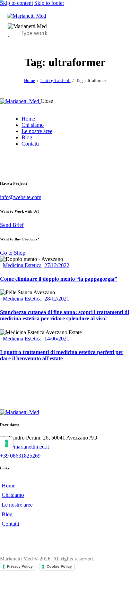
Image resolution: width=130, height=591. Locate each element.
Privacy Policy (20, 566)
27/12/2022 (56, 265)
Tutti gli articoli (56, 80)
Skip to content (16, 3)
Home (29, 80)
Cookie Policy (59, 566)
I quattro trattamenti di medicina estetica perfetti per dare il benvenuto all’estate (61, 355)
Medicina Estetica (22, 265)
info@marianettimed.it (24, 447)
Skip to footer (49, 3)
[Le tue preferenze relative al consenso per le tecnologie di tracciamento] (6, 443)
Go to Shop (12, 253)
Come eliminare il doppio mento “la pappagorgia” (58, 279)
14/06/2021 (56, 339)
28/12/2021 (56, 299)
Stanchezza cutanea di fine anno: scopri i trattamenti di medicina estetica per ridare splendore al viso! (64, 315)
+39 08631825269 (20, 456)
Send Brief (12, 225)
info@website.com (20, 197)
